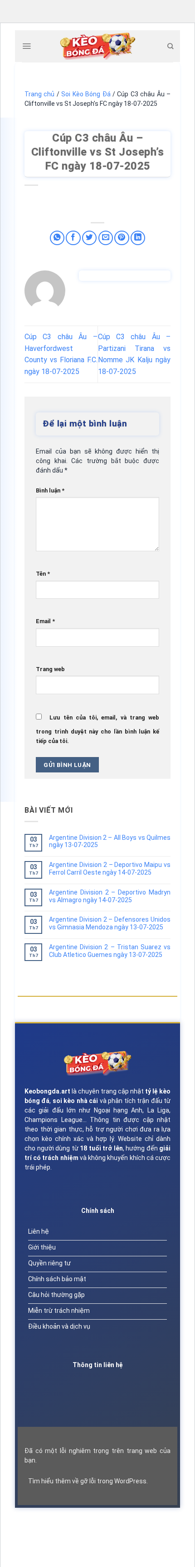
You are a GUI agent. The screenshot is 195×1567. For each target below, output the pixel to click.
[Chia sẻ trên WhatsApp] (57, 238)
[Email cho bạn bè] (105, 238)
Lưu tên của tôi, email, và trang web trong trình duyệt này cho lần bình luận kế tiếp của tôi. (97, 729)
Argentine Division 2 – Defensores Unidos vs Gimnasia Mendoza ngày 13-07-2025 (110, 923)
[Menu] (26, 46)
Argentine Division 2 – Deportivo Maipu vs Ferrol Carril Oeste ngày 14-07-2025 (110, 868)
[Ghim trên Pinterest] (121, 238)
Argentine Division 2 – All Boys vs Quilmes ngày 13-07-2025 (110, 841)
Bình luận (50, 490)
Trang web (50, 669)
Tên (43, 573)
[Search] (170, 46)
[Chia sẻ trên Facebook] (73, 238)
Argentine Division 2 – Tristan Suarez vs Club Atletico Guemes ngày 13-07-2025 (110, 950)
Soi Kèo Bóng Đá (85, 94)
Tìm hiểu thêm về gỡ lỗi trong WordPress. (88, 1481)
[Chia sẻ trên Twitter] (89, 238)
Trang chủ (39, 94)
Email (45, 621)
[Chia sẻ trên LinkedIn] (138, 238)
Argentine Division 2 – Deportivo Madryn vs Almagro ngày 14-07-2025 (110, 896)
